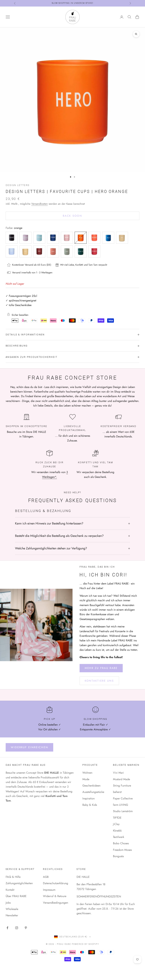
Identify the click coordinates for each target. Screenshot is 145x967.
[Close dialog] (128, 448)
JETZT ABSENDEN (69, 514)
